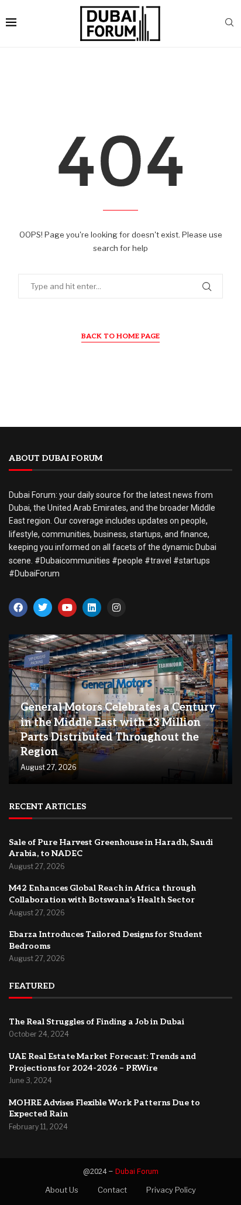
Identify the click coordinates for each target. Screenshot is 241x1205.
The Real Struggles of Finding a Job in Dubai (96, 1022)
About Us (61, 1189)
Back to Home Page (120, 336)
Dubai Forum (137, 1171)
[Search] (229, 23)
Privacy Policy (171, 1189)
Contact (112, 1189)
